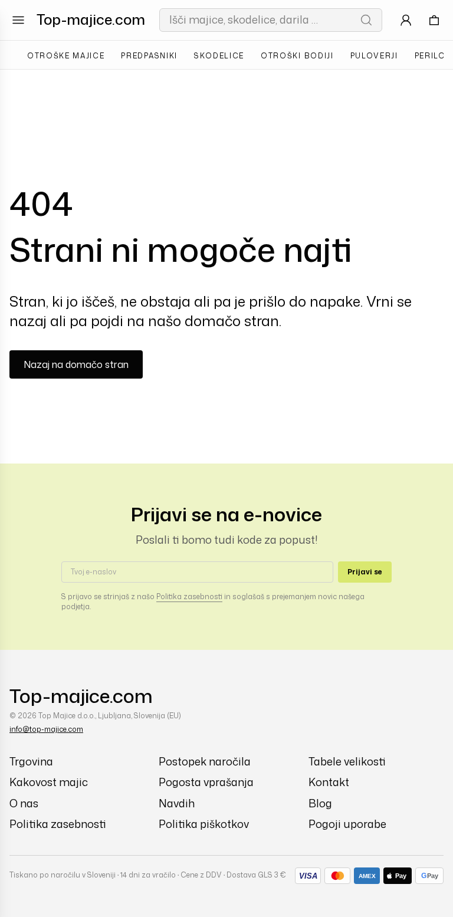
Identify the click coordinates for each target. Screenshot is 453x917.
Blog (320, 803)
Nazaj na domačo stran (76, 364)
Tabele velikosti (347, 761)
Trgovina (31, 761)
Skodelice (219, 56)
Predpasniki (149, 56)
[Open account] (405, 20)
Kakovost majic (48, 782)
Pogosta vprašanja (206, 782)
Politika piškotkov (204, 824)
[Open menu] (18, 20)
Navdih (177, 803)
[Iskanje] (366, 20)
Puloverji (374, 56)
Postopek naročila (205, 761)
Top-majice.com (91, 19)
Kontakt (328, 782)
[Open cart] (434, 20)
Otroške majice (66, 56)
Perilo (430, 56)
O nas (23, 803)
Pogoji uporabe (347, 824)
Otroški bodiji (297, 56)
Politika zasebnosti (189, 596)
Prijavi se (364, 572)
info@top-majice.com (46, 729)
